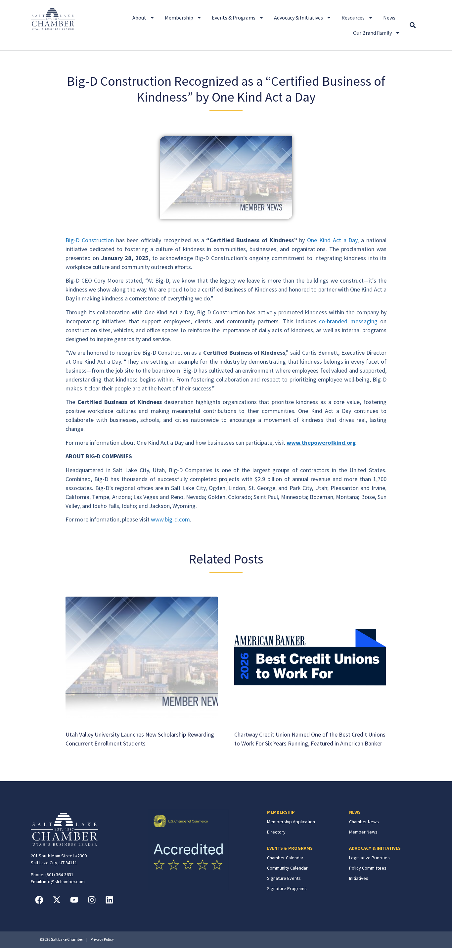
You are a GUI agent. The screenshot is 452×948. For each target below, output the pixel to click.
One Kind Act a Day (332, 240)
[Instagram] (91, 900)
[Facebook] (39, 900)
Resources (353, 17)
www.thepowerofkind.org (321, 442)
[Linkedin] (109, 900)
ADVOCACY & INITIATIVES (375, 848)
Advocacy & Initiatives (298, 17)
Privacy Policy (102, 939)
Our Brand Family (372, 32)
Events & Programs (233, 17)
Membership (179, 17)
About (139, 17)
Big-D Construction (90, 240)
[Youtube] (74, 900)
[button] (412, 25)
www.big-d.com (170, 519)
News (389, 17)
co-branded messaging (348, 321)
